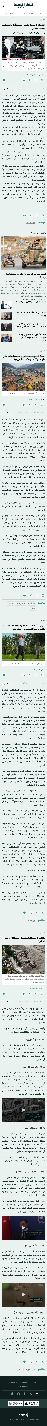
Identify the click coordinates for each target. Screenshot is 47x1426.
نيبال (19, 1367)
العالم (24, 12)
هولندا (10, 601)
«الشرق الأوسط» (32, 73)
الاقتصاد (12, 12)
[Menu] (45, 4)
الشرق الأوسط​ (33, 12)
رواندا (33, 606)
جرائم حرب (20, 601)
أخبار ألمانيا (30, 221)
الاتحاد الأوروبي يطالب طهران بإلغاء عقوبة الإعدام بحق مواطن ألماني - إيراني (32, 335)
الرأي (18, 12)
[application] (23, 1108)
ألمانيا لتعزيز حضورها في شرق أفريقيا (31, 299)
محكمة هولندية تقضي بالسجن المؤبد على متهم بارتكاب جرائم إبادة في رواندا (24, 356)
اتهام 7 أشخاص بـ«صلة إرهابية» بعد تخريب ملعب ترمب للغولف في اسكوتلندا (24, 625)
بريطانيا (31, 918)
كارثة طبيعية (30, 1367)
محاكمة (31, 601)
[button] (23, 1107)
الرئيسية (43, 12)
